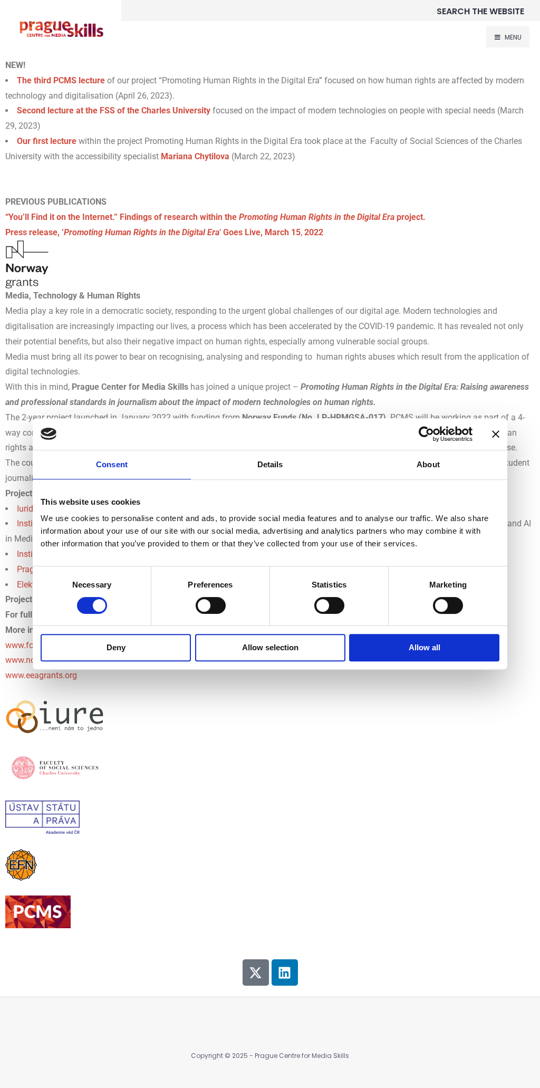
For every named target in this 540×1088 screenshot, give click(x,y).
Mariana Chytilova (195, 156)
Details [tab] (270, 464)
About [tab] (428, 464)
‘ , (164, 232)
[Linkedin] (285, 972)
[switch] (211, 605)
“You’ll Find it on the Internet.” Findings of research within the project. (215, 217)
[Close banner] (495, 434)
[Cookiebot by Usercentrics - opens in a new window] (426, 434)
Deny (116, 647)
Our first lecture (46, 141)
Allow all (424, 647)
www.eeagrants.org (41, 675)
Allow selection (270, 647)
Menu (512, 37)
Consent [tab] (112, 464)
